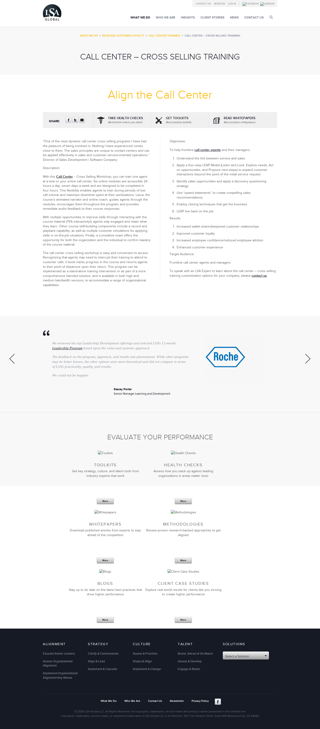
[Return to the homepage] (52, 22)
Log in (232, 3)
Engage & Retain (189, 669)
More (105, 501)
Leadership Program (67, 348)
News (234, 17)
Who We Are (165, 17)
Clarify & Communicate (103, 653)
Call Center (64, 177)
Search (271, 17)
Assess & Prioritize (145, 653)
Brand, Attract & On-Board (195, 653)
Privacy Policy (200, 701)
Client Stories (212, 17)
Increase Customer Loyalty (123, 35)
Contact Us (203, 3)
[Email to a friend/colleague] (82, 122)
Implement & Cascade (102, 669)
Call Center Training (164, 35)
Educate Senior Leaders (59, 653)
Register (219, 3)
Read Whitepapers (240, 120)
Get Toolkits (178, 120)
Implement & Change (147, 669)
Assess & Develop (190, 661)
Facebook (218, 702)
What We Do (140, 17)
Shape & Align (142, 661)
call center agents (207, 150)
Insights (188, 17)
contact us (259, 276)
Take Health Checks (125, 120)
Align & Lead (96, 661)
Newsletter (177, 701)
